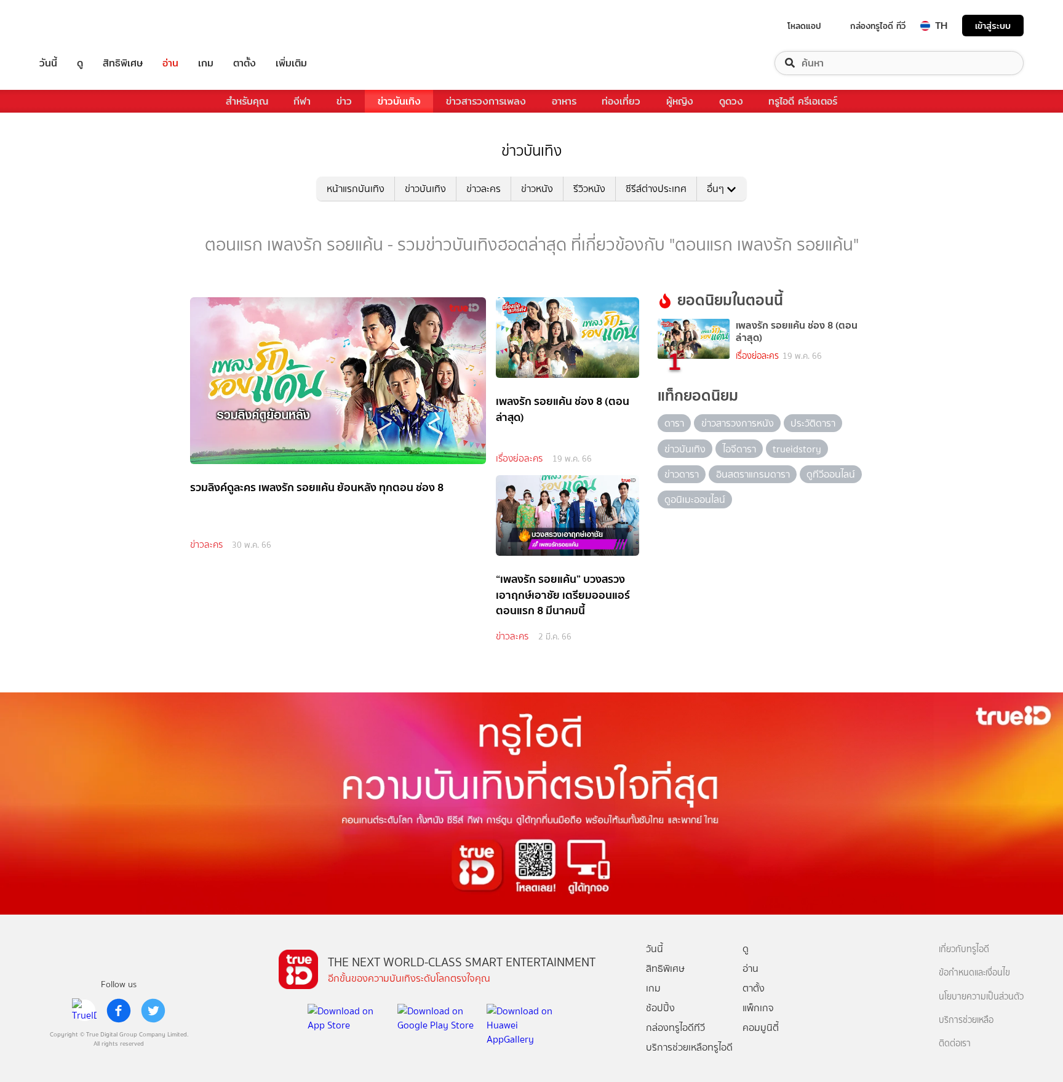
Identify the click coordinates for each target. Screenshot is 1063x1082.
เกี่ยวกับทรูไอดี (964, 949)
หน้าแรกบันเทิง (355, 189)
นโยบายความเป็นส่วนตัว (981, 996)
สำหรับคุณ (247, 101)
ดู (80, 63)
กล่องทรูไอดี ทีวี (878, 26)
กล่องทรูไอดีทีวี (675, 1027)
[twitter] (153, 1010)
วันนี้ (48, 63)
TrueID (76, 25)
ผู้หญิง (679, 101)
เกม (205, 63)
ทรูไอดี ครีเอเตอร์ (802, 101)
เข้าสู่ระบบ (993, 25)
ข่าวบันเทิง (399, 101)
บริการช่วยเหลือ (966, 1020)
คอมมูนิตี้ (761, 1027)
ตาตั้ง (244, 63)
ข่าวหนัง (537, 189)
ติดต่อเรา (955, 1043)
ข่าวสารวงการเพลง (486, 101)
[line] (84, 1010)
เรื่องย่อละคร (519, 458)
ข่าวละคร (483, 189)
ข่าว (344, 101)
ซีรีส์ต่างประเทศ (656, 189)
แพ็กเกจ (758, 1008)
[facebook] (118, 1010)
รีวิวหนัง (589, 189)
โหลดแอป (804, 26)
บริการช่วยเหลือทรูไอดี (689, 1047)
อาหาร (564, 101)
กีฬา (302, 101)
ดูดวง (731, 101)
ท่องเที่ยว (621, 101)
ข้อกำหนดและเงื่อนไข (974, 972)
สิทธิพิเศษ (123, 63)
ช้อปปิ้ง (660, 1008)
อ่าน (170, 63)
